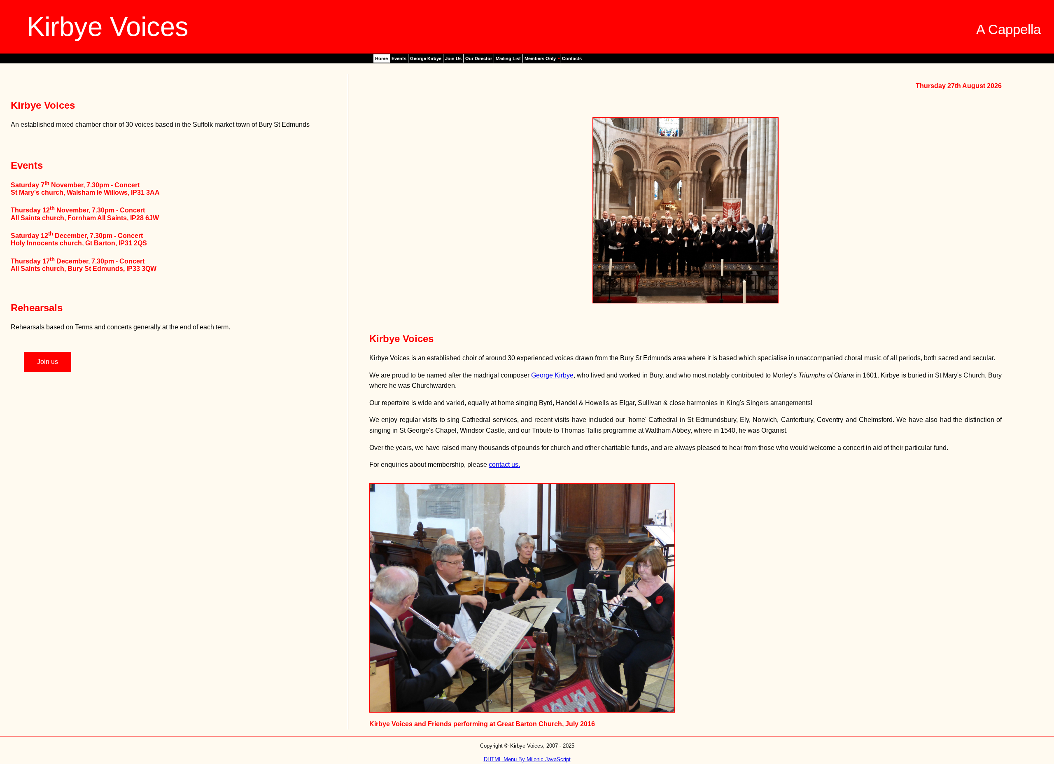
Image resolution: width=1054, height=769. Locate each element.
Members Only (540, 58)
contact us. (504, 464)
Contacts (572, 58)
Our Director (478, 58)
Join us (47, 361)
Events (399, 58)
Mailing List (508, 58)
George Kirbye (425, 58)
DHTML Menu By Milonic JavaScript (527, 759)
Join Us (453, 58)
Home (381, 58)
